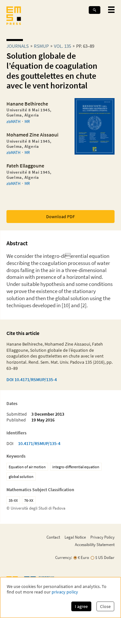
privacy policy (65, 592)
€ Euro (83, 557)
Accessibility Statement (95, 544)
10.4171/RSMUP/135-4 (39, 443)
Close (105, 606)
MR (27, 121)
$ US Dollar (105, 557)
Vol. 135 (62, 46)
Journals (17, 46)
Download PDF (60, 216)
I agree (81, 606)
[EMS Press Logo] (13, 16)
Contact (53, 537)
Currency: (63, 557)
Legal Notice (75, 537)
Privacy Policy (102, 537)
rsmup (41, 46)
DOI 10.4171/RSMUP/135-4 (31, 379)
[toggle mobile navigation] (111, 9)
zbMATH (13, 121)
